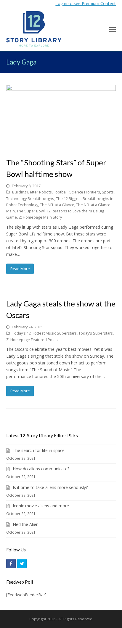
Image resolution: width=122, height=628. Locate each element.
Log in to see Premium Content (85, 3)
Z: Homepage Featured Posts (32, 339)
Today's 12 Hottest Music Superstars (44, 333)
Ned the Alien (25, 524)
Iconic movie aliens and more (41, 505)
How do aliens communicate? (41, 469)
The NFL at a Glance (57, 204)
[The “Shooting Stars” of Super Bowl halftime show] (61, 147)
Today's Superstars (95, 333)
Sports (108, 192)
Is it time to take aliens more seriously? (50, 487)
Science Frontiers (84, 192)
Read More (20, 268)
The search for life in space (39, 450)
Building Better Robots (32, 192)
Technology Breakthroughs (30, 198)
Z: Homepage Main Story (40, 217)
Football (61, 192)
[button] (112, 29)
